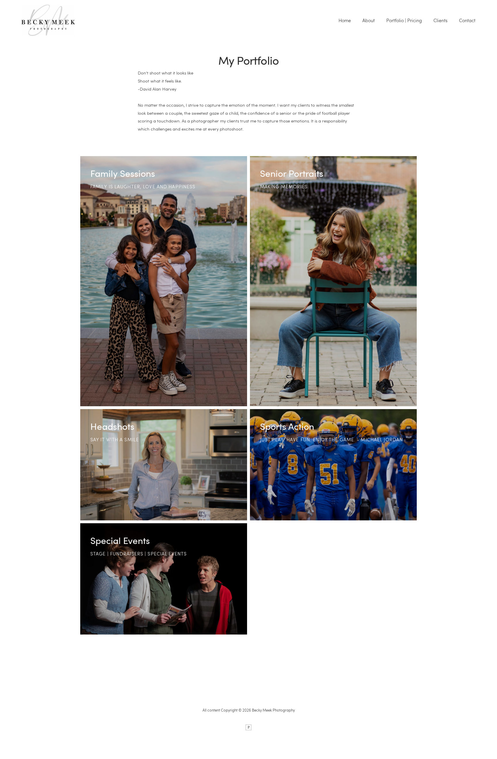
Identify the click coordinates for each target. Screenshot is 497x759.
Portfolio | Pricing (404, 20)
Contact (467, 20)
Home (345, 20)
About (368, 20)
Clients (440, 20)
